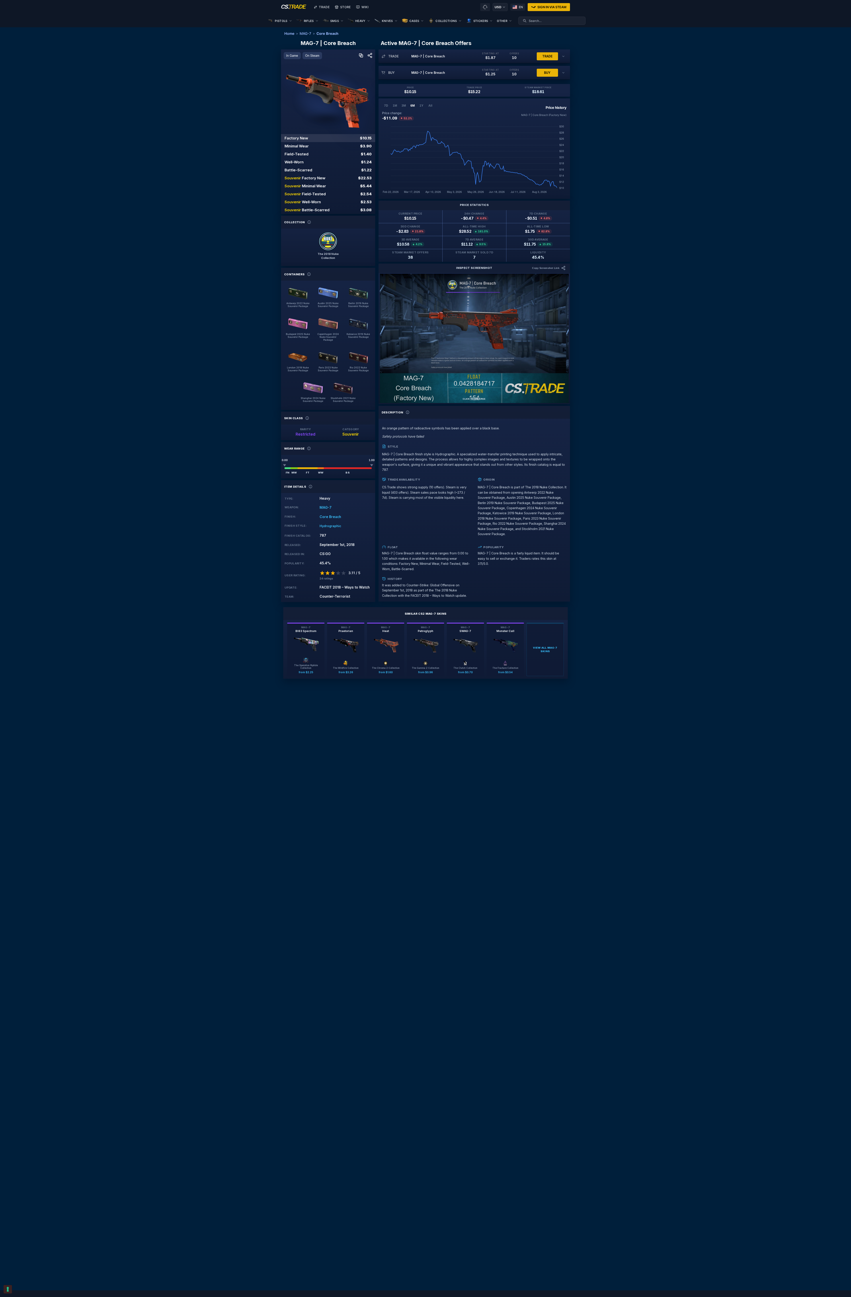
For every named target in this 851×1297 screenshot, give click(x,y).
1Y (421, 105)
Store (345, 7)
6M (412, 105)
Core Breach (327, 33)
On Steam (312, 55)
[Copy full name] (361, 56)
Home (289, 33)
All (430, 105)
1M (395, 105)
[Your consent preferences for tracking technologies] (8, 1289)
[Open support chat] (485, 7)
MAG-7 (305, 33)
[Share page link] (370, 56)
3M (404, 105)
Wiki (365, 7)
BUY (547, 72)
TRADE (547, 56)
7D (386, 105)
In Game (292, 55)
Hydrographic (330, 526)
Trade (324, 7)
